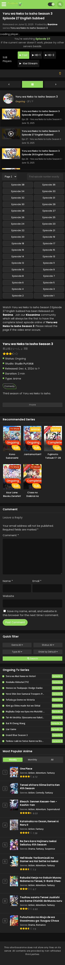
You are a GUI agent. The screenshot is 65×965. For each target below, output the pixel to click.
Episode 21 (49, 230)
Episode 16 (18, 250)
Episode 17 (49, 243)
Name (8, 581)
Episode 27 (49, 210)
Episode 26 (17, 217)
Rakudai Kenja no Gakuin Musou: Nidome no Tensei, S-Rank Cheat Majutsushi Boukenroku (41, 881)
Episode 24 (17, 223)
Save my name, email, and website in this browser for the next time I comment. (31, 613)
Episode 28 (17, 210)
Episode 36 (48, 184)
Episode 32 (17, 197)
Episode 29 (48, 204)
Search (33, 658)
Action (31, 772)
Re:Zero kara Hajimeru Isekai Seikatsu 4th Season (38, 843)
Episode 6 (18, 282)
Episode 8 (18, 276)
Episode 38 (17, 184)
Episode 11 (49, 263)
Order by (47, 651)
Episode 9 (49, 269)
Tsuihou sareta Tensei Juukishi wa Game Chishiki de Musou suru (41, 899)
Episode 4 (18, 289)
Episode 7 (49, 276)
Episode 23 (48, 223)
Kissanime (33, 315)
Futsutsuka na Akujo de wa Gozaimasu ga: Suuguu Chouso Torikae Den (40, 921)
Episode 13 (49, 256)
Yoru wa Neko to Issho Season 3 (29, 28)
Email (36, 581)
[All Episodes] (32, 84)
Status (47, 644)
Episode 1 (49, 295)
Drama (31, 848)
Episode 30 (17, 204)
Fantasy (51, 772)
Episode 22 (17, 230)
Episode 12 (18, 263)
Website (8, 596)
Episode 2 (18, 295)
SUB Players (7, 59)
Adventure (41, 772)
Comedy (9, 386)
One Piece (26, 768)
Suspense (50, 848)
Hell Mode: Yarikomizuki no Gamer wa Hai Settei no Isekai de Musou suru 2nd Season (41, 861)
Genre (16, 644)
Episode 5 (49, 282)
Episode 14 (18, 256)
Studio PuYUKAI (24, 363)
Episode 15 (49, 250)
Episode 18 (18, 243)
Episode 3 (49, 289)
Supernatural (53, 809)
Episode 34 (17, 191)
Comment (11, 535)
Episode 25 (48, 217)
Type (16, 651)
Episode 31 (49, 197)
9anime (52, 24)
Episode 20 (17, 237)
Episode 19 (49, 237)
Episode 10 (18, 269)
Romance (41, 925)
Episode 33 (48, 191)
